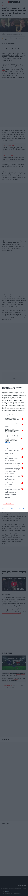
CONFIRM (8, 503)
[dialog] (14, 448)
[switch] (22, 419)
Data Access (14, 508)
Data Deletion (5, 508)
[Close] (24, 387)
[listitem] (14, 415)
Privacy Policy (22, 508)
